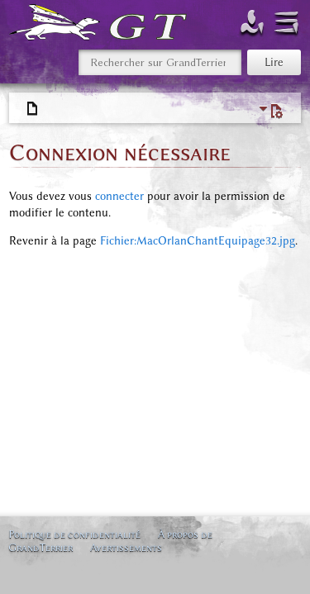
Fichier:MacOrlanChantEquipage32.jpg (197, 241)
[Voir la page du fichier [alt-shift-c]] (33, 109)
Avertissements (126, 547)
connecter (119, 196)
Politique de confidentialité (74, 534)
